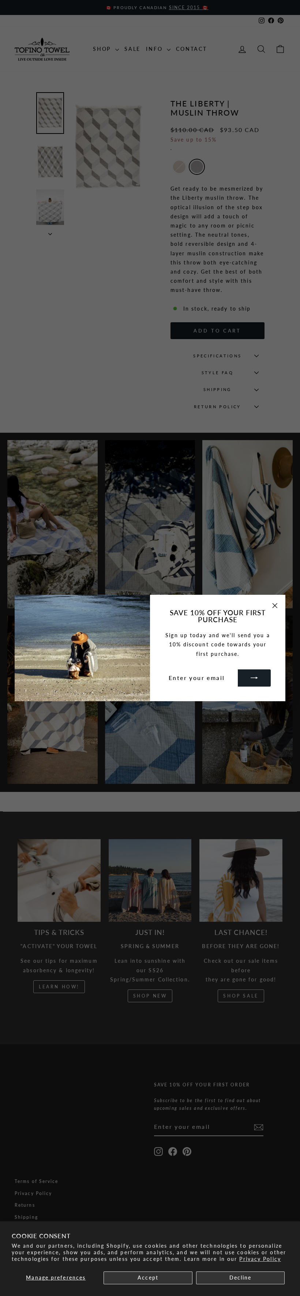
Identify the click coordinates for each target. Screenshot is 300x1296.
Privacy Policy (260, 1259)
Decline (240, 1277)
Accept (148, 1277)
